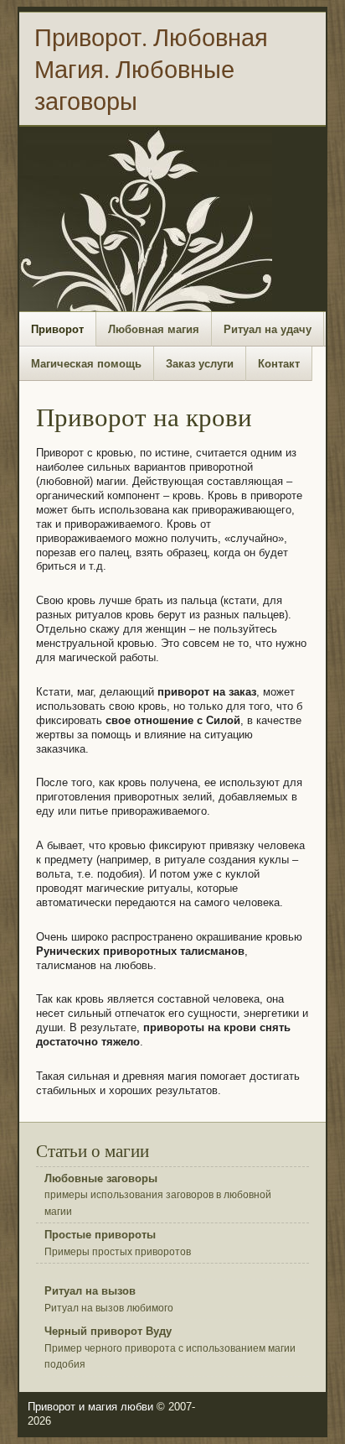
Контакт (279, 363)
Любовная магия (153, 329)
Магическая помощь (86, 363)
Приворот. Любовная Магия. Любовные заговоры (151, 69)
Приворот (57, 329)
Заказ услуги (200, 363)
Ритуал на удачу (268, 329)
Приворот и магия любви (90, 1406)
